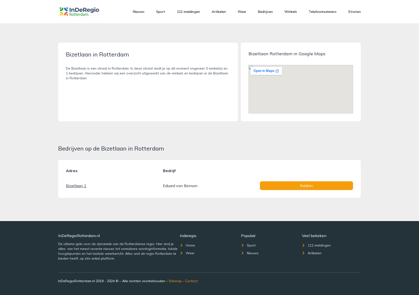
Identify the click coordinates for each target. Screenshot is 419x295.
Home (190, 245)
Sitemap (175, 281)
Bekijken (306, 185)
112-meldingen (188, 11)
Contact (191, 281)
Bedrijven (265, 11)
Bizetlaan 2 (76, 185)
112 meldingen (319, 245)
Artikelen (219, 11)
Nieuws (139, 11)
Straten (354, 11)
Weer (242, 11)
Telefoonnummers (323, 11)
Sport (160, 11)
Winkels (290, 11)
